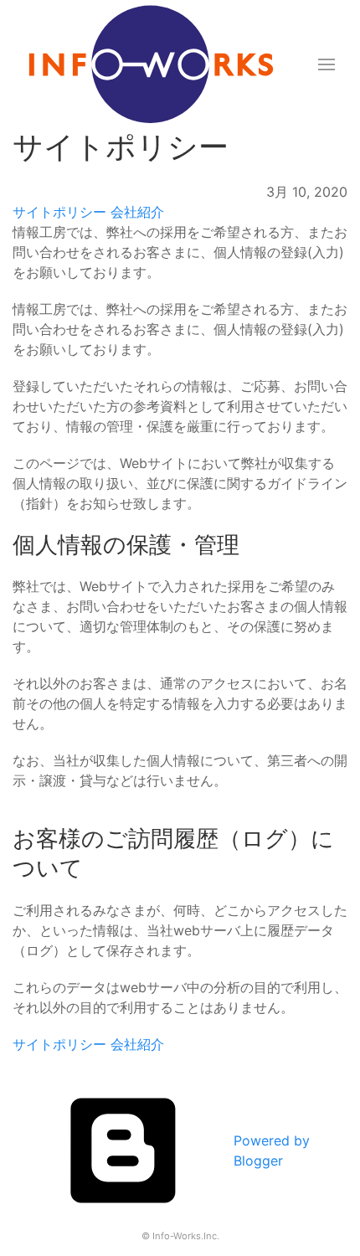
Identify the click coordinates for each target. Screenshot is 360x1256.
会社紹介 (137, 211)
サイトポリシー (59, 211)
